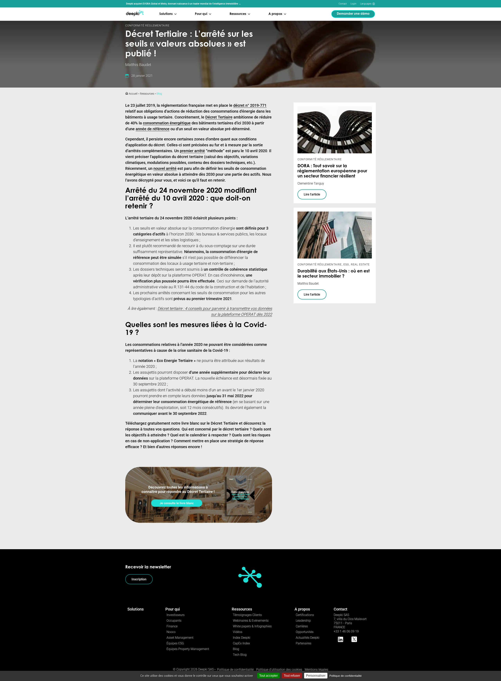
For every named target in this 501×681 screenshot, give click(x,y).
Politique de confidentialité (235, 669)
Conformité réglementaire (147, 25)
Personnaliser (315, 675)
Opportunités (305, 632)
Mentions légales (316, 669)
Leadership (303, 620)
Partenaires (303, 643)
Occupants (174, 620)
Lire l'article (312, 194)
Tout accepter (268, 675)
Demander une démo (353, 13)
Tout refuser (292, 675)
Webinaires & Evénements (251, 620)
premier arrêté (192, 150)
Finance (172, 626)
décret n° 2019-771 (250, 105)
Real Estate (360, 264)
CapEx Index (241, 643)
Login (353, 3)
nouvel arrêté (165, 168)
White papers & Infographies (252, 626)
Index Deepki (241, 637)
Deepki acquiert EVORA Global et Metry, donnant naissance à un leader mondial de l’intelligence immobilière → (183, 3)
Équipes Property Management (188, 649)
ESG (346, 264)
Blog (159, 93)
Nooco (171, 632)
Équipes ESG (175, 643)
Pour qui (172, 609)
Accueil (132, 93)
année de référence (152, 129)
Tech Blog (240, 655)
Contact (343, 3)
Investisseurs (176, 615)
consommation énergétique (167, 123)
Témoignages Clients (247, 615)
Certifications (305, 615)
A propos (302, 609)
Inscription (139, 579)
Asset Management (180, 637)
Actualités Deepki (307, 637)
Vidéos (237, 632)
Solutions (135, 609)
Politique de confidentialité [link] (345, 675)
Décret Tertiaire (218, 117)
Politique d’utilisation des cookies (279, 669)
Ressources (147, 93)
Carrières (302, 626)
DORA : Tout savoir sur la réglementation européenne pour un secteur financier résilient (332, 171)
